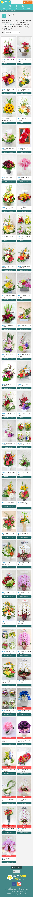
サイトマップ (16, 871)
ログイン (29, 8)
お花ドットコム (4, 10)
